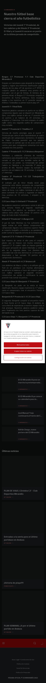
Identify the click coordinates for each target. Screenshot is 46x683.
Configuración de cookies (23, 357)
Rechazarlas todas (23, 345)
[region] (23, 341)
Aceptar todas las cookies (23, 351)
